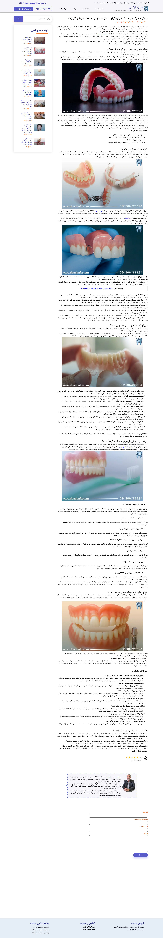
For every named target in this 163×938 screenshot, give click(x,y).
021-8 (85, 927)
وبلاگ (74, 9)
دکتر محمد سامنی (113, 777)
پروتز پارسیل (126, 218)
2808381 (91, 927)
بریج (119, 447)
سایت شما (144, 826)
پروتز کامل (99, 211)
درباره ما (63, 9)
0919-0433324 (88, 929)
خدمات (87, 9)
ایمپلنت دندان (127, 447)
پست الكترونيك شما (141, 819)
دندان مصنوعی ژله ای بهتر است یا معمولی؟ (96, 288)
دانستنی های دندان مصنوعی (124, 22)
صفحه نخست (99, 9)
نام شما (145, 812)
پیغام (146, 834)
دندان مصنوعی (103, 34)
